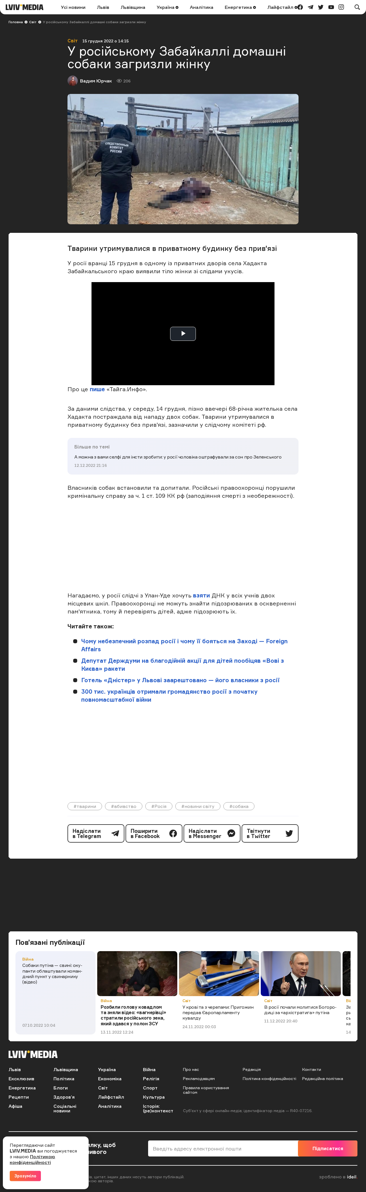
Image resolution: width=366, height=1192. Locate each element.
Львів (103, 7)
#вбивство (123, 806)
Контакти (311, 1069)
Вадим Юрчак (96, 81)
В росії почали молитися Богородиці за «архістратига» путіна (300, 1009)
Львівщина (133, 7)
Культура (154, 1097)
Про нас (191, 1069)
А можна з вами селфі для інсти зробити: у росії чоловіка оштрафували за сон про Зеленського (178, 457)
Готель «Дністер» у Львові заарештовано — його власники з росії (180, 680)
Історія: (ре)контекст (158, 1108)
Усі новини (73, 7)
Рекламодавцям (199, 1078)
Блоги (60, 1088)
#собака (238, 806)
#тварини (84, 806)
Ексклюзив (21, 1078)
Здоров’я (64, 1097)
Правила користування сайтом (206, 1090)
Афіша (15, 1106)
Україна (166, 7)
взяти (201, 595)
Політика (63, 1078)
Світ (33, 22)
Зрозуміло (25, 1175)
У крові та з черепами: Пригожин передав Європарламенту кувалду (218, 1012)
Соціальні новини (64, 1108)
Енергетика (239, 7)
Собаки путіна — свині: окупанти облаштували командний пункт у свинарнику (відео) (52, 973)
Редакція (252, 1069)
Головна (16, 22)
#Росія (158, 806)
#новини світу (197, 806)
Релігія (151, 1078)
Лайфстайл (281, 7)
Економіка (110, 1078)
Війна (27, 959)
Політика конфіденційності (269, 1078)
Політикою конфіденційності (32, 1159)
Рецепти (19, 1097)
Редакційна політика (322, 1078)
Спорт (150, 1088)
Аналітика (201, 7)
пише (97, 389)
